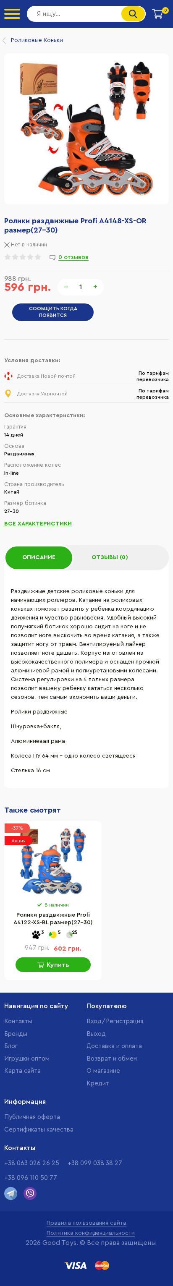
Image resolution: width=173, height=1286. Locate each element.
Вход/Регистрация (114, 1021)
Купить (58, 965)
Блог (11, 1046)
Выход (96, 1034)
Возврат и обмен (111, 1059)
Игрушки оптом (27, 1059)
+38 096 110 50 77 (30, 1178)
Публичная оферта (32, 1117)
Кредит (97, 1083)
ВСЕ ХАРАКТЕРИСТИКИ (38, 524)
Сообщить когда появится (53, 312)
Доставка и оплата (114, 1046)
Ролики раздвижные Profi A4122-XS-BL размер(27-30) (53, 918)
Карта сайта (22, 1071)
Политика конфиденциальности (91, 1233)
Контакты (18, 1021)
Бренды (15, 1034)
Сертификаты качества (38, 1130)
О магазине (103, 1071)
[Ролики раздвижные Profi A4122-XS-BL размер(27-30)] (53, 861)
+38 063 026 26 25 (31, 1163)
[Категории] (12, 14)
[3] (36, 935)
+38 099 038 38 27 (95, 1163)
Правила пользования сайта (86, 1223)
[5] (53, 935)
